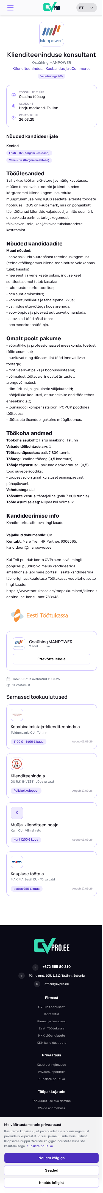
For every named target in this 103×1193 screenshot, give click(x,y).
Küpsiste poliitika (39, 1146)
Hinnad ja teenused (51, 1021)
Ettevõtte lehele (51, 659)
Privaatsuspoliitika (51, 1071)
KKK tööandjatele (51, 1035)
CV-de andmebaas (51, 1108)
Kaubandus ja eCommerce (68, 68)
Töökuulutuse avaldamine (51, 1101)
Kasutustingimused (51, 1064)
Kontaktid (51, 1014)
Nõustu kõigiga (51, 1158)
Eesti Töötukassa (51, 1028)
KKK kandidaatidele (51, 1042)
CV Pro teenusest (51, 1007)
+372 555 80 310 (57, 966)
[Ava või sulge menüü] (10, 8)
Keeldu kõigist (51, 1182)
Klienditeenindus (27, 68)
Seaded (51, 1170)
